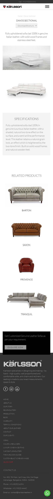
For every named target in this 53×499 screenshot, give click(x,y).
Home (20, 16)
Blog (5, 417)
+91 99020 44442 (20, 488)
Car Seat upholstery (12, 451)
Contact (7, 432)
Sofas (5, 440)
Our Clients (8, 435)
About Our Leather (12, 428)
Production (9, 414)
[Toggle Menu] (47, 6)
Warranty (7, 421)
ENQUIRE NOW (15, 347)
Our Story (7, 406)
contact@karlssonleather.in (21, 492)
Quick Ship (8, 462)
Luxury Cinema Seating (13, 448)
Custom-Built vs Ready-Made (16, 458)
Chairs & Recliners (11, 444)
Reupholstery (9, 410)
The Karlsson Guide (12, 455)
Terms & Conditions (12, 425)
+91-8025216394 (17, 484)
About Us (7, 403)
